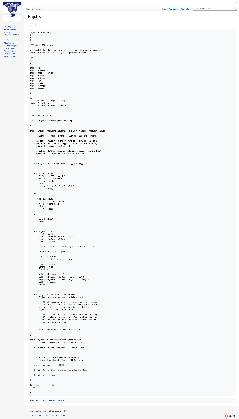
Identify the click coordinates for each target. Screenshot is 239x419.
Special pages (9, 48)
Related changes (10, 46)
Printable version (10, 51)
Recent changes (10, 29)
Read (164, 9)
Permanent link (9, 54)
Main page (8, 27)
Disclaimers (60, 416)
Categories (33, 400)
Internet (51, 400)
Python (43, 400)
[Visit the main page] (12, 11)
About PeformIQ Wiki (47, 416)
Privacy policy (32, 416)
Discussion (36, 9)
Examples (61, 400)
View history (185, 9)
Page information (10, 56)
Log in (234, 3)
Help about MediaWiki (12, 35)
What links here (9, 43)
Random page (9, 32)
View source (173, 9)
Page (28, 9)
